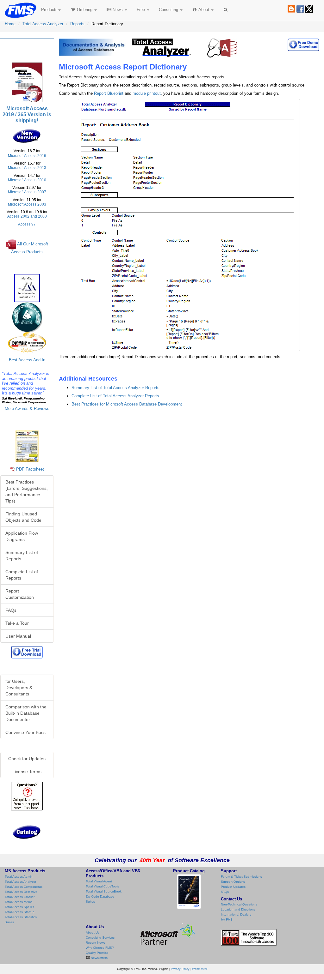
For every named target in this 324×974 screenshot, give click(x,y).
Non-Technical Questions (239, 904)
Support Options (233, 881)
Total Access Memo (19, 902)
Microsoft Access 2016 (27, 155)
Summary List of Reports (21, 555)
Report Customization (19, 594)
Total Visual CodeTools (102, 886)
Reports (77, 23)
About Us (92, 932)
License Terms (26, 771)
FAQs (10, 610)
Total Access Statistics (21, 917)
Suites (9, 922)
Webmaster (199, 969)
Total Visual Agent (99, 881)
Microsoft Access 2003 (27, 204)
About (203, 9)
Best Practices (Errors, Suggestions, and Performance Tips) (26, 491)
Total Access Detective (21, 891)
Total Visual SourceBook (104, 891)
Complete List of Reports (21, 574)
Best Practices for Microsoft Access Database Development (127, 404)
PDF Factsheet (30, 469)
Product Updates (233, 886)
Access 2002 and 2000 (27, 216)
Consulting (169, 9)
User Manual (18, 636)
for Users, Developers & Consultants (18, 687)
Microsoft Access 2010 (27, 180)
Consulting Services (100, 937)
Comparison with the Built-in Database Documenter (26, 713)
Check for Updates (27, 758)
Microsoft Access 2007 (27, 192)
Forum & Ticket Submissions (241, 876)
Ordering (85, 9)
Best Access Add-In (27, 360)
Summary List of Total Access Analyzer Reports (115, 387)
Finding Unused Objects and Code (23, 517)
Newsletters (99, 957)
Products (49, 9)
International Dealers (236, 914)
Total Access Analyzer (42, 23)
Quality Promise (97, 952)
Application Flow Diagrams (21, 536)
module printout (147, 93)
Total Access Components (23, 886)
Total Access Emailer (19, 897)
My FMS (227, 919)
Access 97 (27, 224)
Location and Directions (238, 909)
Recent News (95, 942)
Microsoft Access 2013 (27, 167)
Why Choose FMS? (100, 947)
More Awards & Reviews (27, 408)
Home (10, 23)
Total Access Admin (19, 876)
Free (141, 9)
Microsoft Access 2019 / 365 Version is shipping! (27, 114)
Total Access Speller (19, 907)
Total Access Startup (19, 912)
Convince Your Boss (25, 732)
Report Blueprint (108, 93)
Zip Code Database (100, 896)
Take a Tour (17, 623)
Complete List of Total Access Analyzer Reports (115, 396)
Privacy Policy (180, 969)
